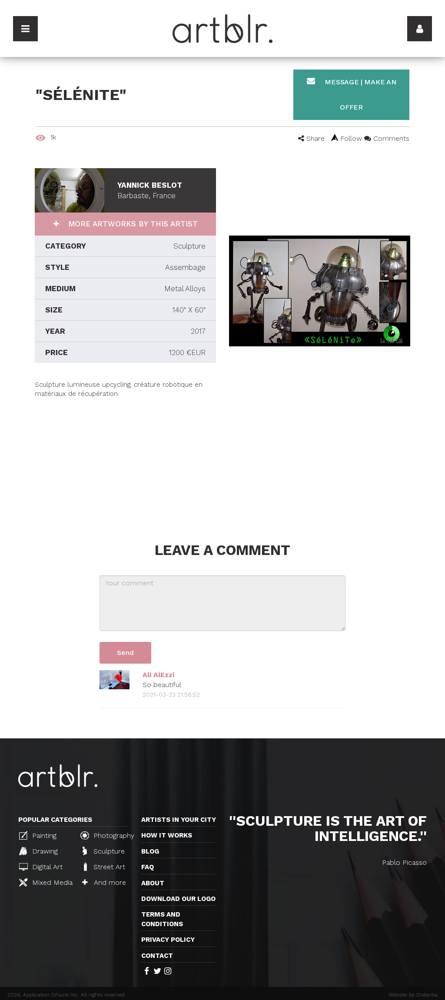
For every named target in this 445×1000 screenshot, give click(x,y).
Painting (43, 835)
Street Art (108, 867)
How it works (166, 835)
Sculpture (108, 851)
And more (109, 882)
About (152, 883)
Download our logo (178, 899)
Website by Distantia (413, 995)
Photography (112, 835)
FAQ (147, 867)
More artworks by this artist (132, 223)
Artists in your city (178, 820)
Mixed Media (51, 882)
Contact (157, 956)
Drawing (44, 851)
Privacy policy (168, 940)
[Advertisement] (125, 460)
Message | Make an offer (359, 94)
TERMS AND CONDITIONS (162, 918)
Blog (150, 851)
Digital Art (46, 867)
